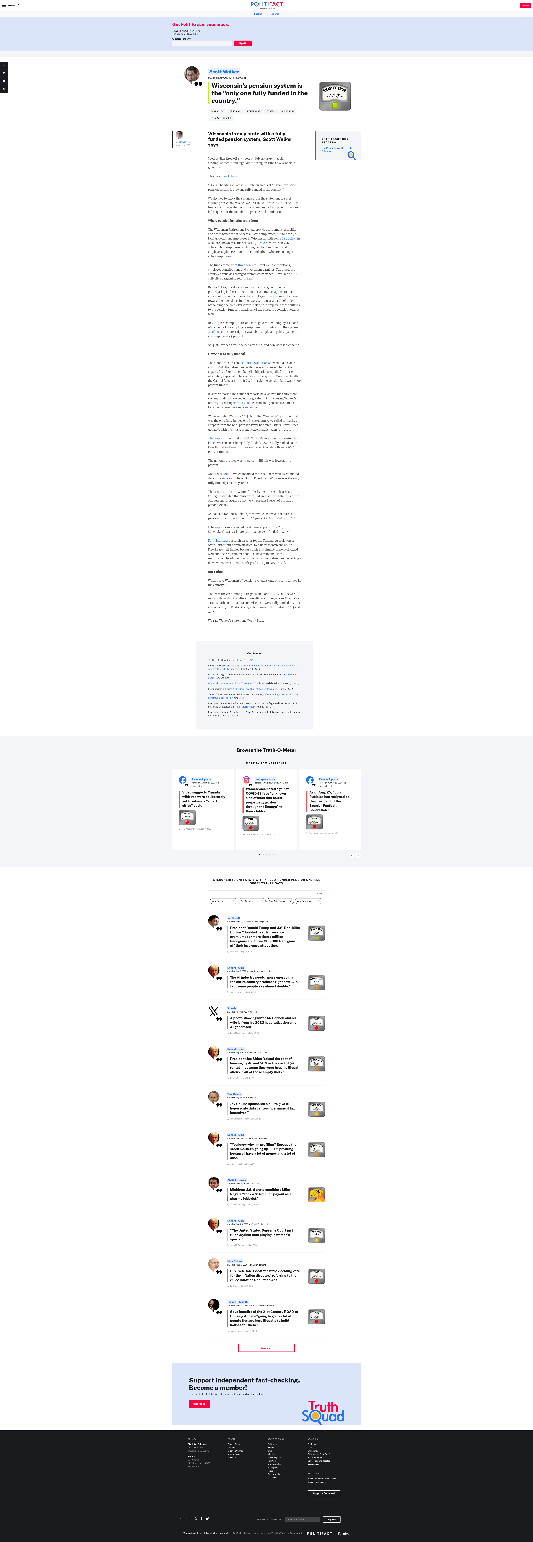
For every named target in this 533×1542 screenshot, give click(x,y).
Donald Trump (235, 967)
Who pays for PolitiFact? (319, 1454)
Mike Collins (234, 1261)
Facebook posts (201, 779)
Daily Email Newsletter (187, 34)
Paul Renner (234, 1094)
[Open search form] (19, 5)
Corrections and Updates (319, 1461)
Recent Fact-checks (317, 1482)
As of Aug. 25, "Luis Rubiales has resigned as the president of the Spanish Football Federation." (329, 801)
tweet (235, 660)
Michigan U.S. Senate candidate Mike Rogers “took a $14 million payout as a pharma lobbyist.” (260, 1194)
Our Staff (312, 1447)
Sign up (332, 1519)
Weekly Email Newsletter (188, 30)
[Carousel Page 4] (269, 854)
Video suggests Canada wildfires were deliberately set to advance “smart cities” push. (203, 799)
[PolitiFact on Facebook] (201, 1518)
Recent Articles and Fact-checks (322, 1478)
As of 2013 (215, 332)
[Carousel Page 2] (263, 854)
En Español (313, 1451)
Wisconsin (272, 1477)
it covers (262, 243)
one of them (229, 176)
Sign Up (243, 43)
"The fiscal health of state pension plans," (256, 689)
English (258, 13)
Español (275, 13)
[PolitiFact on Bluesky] (207, 1518)
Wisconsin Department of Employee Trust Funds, (235, 683)
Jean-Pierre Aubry (245, 706)
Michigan (272, 1454)
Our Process (313, 1444)
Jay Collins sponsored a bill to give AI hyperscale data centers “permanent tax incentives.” (262, 1108)
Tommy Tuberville (237, 1301)
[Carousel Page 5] (273, 854)
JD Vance (232, 1447)
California (272, 1444)
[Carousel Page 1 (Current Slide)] (259, 854)
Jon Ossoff (233, 918)
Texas (270, 1471)
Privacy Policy (210, 1533)
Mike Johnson (234, 1454)
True (270, 203)
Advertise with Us (316, 1457)
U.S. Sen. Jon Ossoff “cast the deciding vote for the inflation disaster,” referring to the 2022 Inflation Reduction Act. (265, 1275)
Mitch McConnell (235, 1451)
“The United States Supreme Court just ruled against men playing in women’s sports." (261, 1234)
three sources (247, 265)
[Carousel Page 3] (266, 854)
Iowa (270, 1451)
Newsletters (313, 1464)
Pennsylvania (274, 1467)
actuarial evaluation (254, 363)
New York (272, 1461)
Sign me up (199, 1403)
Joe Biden (232, 1457)
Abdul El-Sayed (236, 1179)
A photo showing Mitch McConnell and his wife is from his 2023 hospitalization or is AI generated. (263, 1022)
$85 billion (289, 238)
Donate (525, 5)
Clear (320, 893)
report (224, 474)
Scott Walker (224, 71)
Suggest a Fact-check (324, 1493)
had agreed (276, 292)
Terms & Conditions (192, 1533)
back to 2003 (242, 403)
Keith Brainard (218, 540)
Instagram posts (265, 779)
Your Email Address (181, 39)
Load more (266, 1348)
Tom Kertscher (184, 142)
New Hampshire (275, 1457)
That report (216, 438)
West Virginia (274, 1474)
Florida (271, 1447)
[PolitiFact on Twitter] (196, 1518)
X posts (232, 1008)
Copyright (224, 1533)
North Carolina (274, 1464)
